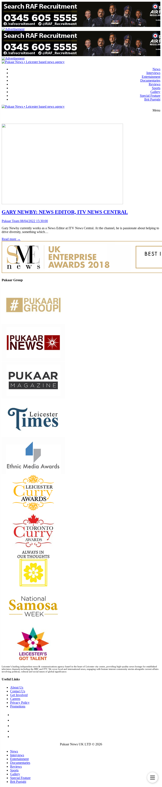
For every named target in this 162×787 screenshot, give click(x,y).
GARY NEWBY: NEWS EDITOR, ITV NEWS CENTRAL (65, 212)
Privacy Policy (20, 702)
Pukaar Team (10, 221)
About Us (16, 687)
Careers (15, 699)
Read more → (11, 239)
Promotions (17, 706)
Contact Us (17, 691)
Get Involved (19, 695)
